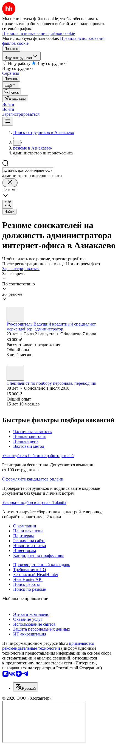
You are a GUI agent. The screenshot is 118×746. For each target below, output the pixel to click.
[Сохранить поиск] (7, 204)
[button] (8, 104)
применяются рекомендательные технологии (48, 645)
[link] (11, 91)
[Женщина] (15, 314)
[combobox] (27, 170)
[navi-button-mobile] (7, 121)
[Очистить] (10, 182)
